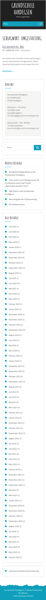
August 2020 (14, 526)
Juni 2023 (13, 397)
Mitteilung (25, 50)
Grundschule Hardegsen (23, 8)
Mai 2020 (12, 542)
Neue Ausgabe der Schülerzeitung (23, 199)
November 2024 (15, 319)
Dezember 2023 (15, 366)
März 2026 (13, 242)
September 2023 (16, 381)
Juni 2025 (13, 283)
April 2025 (13, 293)
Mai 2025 (12, 288)
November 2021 (15, 480)
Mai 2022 (12, 454)
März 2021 (13, 495)
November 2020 (15, 511)
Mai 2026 (12, 237)
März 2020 (13, 552)
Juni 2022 (13, 449)
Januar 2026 (14, 247)
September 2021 (15, 485)
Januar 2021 (14, 500)
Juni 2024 (13, 340)
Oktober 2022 (14, 428)
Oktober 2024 (14, 325)
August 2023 (14, 387)
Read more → (8, 71)
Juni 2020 (13, 536)
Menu (6, 24)
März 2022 (13, 464)
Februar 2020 (14, 557)
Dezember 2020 (15, 505)
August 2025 (14, 273)
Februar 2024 (14, 356)
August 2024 (14, 335)
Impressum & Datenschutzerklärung (24, 571)
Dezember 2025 (15, 252)
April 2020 (13, 547)
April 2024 (13, 350)
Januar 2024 (14, 361)
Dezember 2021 (15, 474)
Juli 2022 (12, 443)
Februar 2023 (14, 412)
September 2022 (16, 433)
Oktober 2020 (14, 516)
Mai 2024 (12, 345)
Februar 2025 (14, 304)
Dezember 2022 (15, 423)
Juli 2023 (12, 392)
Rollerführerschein (17, 204)
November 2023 (15, 371)
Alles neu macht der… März (13, 46)
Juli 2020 (12, 531)
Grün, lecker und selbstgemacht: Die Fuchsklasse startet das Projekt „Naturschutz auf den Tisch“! (22, 183)
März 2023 (13, 407)
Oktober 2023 (14, 376)
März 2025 (13, 299)
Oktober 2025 (14, 262)
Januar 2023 (14, 418)
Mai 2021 (12, 490)
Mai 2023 (12, 402)
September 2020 (16, 521)
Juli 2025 (12, 278)
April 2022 (13, 459)
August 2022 (14, 438)
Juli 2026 (12, 226)
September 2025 (16, 268)
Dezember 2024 (15, 314)
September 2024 (16, 330)
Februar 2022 (14, 469)
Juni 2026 (13, 231)
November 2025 (15, 257)
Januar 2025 (14, 309)
